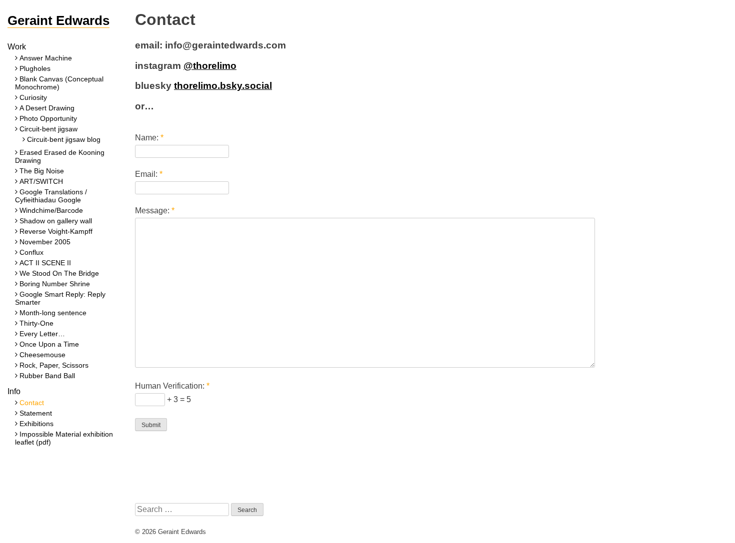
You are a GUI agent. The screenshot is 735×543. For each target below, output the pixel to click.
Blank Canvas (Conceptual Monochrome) (59, 83)
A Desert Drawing (47, 108)
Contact (32, 403)
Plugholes (35, 68)
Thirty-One (37, 323)
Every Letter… (42, 334)
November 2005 (45, 242)
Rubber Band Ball (47, 376)
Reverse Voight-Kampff (56, 231)
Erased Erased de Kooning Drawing (59, 156)
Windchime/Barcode (51, 210)
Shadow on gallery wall (56, 221)
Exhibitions (37, 424)
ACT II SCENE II (45, 263)
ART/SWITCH (41, 181)
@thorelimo (210, 65)
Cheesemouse (43, 355)
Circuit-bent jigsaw (49, 129)
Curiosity (33, 97)
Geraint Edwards (59, 20)
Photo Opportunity (48, 118)
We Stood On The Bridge (59, 273)
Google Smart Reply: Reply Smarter (60, 298)
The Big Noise (42, 171)
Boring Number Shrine (55, 284)
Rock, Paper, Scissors (54, 365)
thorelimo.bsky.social (223, 85)
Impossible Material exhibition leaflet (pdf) (64, 438)
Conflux (32, 252)
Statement (36, 413)
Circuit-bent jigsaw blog (63, 139)
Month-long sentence (53, 313)
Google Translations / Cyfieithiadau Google (51, 196)
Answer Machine (46, 58)
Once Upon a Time (49, 344)
